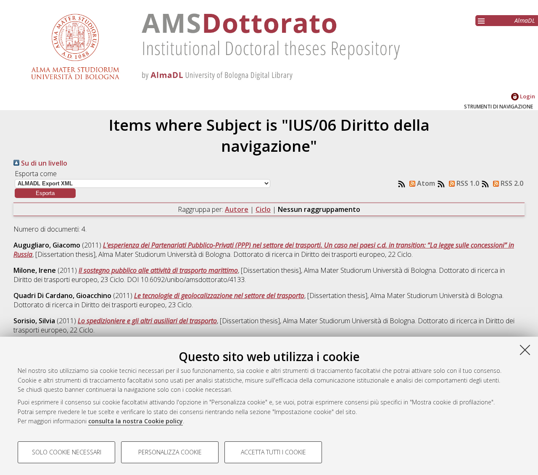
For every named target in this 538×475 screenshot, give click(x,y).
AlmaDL (524, 20)
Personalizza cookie (170, 452)
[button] (45, 193)
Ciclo (263, 209)
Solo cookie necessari (66, 452)
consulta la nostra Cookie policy (135, 421)
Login (527, 96)
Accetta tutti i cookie (273, 452)
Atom (425, 183)
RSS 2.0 (511, 183)
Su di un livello (43, 163)
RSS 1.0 (467, 183)
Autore (236, 209)
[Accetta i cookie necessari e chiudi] (525, 349)
